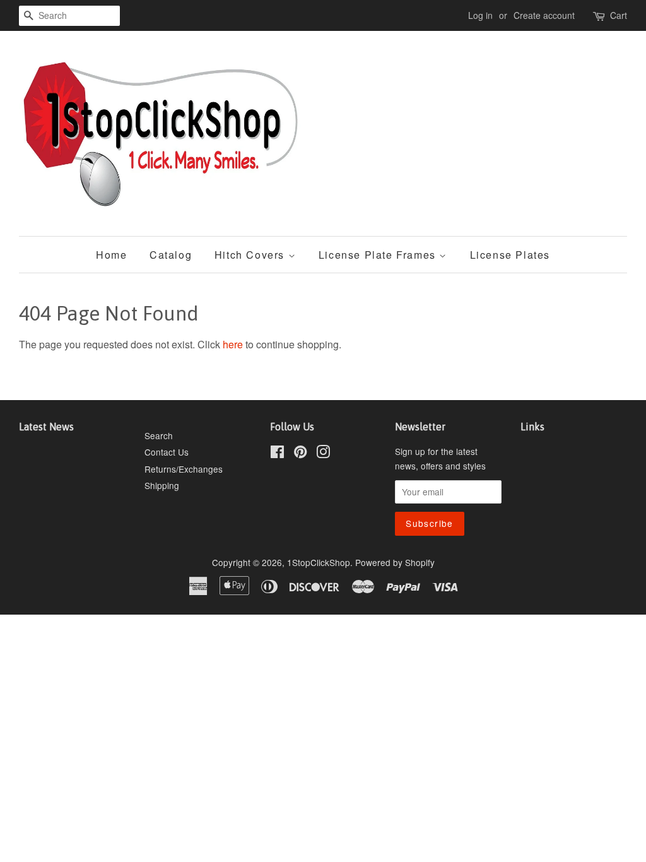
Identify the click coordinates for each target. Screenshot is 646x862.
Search (158, 435)
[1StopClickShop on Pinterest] (300, 453)
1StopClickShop (318, 562)
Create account (544, 15)
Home (111, 254)
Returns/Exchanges (183, 469)
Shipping (161, 485)
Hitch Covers (251, 254)
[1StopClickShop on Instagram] (323, 453)
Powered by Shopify (395, 562)
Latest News (46, 426)
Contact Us (166, 452)
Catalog (171, 254)
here (233, 344)
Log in (480, 15)
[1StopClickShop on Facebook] (277, 453)
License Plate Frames (379, 254)
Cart (618, 15)
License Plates (510, 254)
